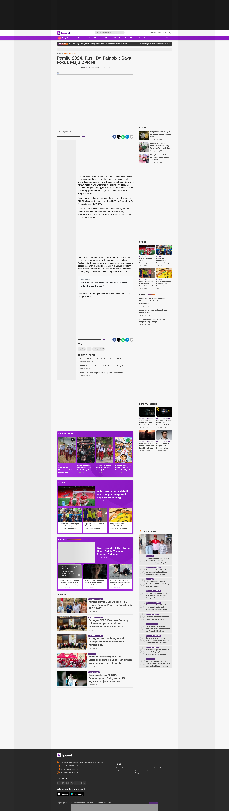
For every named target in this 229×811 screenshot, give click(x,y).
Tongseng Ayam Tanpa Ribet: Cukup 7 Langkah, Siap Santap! (153, 320)
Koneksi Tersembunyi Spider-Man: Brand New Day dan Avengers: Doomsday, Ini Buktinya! (157, 596)
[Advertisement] (114, 16)
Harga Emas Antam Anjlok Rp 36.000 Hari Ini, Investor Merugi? (160, 134)
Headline (82, 349)
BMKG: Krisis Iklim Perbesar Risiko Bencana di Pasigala (102, 366)
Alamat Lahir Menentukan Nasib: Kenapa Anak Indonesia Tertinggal (66, 471)
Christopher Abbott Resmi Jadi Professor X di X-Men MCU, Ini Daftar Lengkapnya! (164, 425)
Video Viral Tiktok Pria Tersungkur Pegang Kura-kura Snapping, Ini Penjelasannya (120, 583)
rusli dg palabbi (98, 349)
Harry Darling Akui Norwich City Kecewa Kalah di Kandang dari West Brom (118, 527)
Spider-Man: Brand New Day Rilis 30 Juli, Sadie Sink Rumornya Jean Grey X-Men (157, 607)
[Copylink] (131, 137)
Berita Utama (70, 53)
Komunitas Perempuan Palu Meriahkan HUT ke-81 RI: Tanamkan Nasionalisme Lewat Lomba (110, 660)
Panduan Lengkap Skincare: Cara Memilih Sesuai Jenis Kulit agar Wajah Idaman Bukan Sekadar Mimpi (158, 665)
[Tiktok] (84, 783)
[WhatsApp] (123, 137)
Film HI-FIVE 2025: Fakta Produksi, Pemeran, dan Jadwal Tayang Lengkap (69, 582)
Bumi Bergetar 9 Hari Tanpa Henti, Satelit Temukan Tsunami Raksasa (113, 551)
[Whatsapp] (67, 783)
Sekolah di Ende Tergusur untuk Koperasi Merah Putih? (101, 373)
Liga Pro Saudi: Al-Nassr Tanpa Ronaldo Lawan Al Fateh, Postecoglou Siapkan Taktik (94, 527)
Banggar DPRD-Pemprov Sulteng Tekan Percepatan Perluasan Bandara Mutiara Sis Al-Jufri (108, 623)
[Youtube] (80, 783)
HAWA (59, 53)
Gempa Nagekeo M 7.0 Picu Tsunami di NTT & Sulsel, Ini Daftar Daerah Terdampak (129, 44)
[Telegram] (127, 137)
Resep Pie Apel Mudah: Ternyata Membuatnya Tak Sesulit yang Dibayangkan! (152, 301)
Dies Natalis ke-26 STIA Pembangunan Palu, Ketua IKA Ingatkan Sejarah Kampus (107, 678)
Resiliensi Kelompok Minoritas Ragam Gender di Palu (101, 359)
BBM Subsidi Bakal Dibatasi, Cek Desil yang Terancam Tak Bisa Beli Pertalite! (159, 147)
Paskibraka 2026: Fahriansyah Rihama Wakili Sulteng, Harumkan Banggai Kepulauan (157, 560)
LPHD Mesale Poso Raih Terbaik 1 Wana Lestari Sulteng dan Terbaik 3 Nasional (158, 628)
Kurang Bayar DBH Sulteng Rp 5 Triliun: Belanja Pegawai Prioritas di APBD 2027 (110, 605)
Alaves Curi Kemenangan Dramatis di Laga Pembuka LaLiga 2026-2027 (69, 527)
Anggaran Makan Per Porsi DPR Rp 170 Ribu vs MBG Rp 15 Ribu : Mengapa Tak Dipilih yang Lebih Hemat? (123, 471)
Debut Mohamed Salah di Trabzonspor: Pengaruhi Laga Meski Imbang (112, 494)
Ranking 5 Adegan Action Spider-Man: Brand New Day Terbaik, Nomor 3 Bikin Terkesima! (146, 448)
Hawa (83, 67)
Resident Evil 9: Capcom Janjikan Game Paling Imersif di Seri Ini (94, 582)
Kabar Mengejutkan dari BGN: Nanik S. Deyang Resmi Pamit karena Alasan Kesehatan (157, 652)
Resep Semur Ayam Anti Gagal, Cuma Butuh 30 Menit (153, 311)
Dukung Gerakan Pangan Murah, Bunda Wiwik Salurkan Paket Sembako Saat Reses (157, 640)
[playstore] (77, 795)
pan (89, 349)
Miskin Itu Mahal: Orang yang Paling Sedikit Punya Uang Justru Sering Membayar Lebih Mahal (84, 471)
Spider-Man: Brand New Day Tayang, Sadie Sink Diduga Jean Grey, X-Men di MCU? (157, 572)
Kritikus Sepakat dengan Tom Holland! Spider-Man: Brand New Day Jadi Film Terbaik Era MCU (162, 449)
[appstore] (63, 795)
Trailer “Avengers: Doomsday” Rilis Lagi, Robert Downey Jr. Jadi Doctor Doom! (146, 425)
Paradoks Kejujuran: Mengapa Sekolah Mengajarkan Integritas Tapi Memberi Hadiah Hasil (104, 470)
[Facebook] (114, 137)
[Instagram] (76, 783)
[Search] (97, 32)
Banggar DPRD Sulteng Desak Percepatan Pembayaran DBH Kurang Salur (106, 642)
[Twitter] (119, 137)
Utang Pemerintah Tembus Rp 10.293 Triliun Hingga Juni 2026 (160, 157)
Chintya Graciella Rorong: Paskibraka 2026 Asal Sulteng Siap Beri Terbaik (157, 584)
